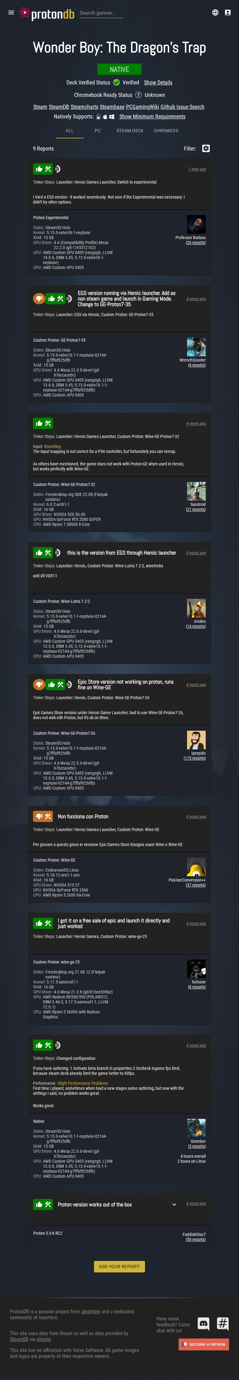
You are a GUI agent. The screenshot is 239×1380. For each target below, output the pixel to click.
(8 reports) (197, 986)
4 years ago (196, 298)
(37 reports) (196, 884)
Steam (40, 106)
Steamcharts (84, 106)
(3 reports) (197, 1146)
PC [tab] (98, 130)
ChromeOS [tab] (166, 130)
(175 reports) (195, 758)
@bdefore (91, 1312)
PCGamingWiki (142, 106)
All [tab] (70, 130)
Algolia (44, 1339)
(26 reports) (196, 242)
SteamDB (59, 106)
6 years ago (196, 1203)
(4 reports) (197, 365)
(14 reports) (196, 626)
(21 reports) (196, 509)
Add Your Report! (119, 1266)
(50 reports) (196, 1239)
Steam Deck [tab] (130, 130)
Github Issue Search (182, 106)
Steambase (112, 106)
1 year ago (197, 168)
